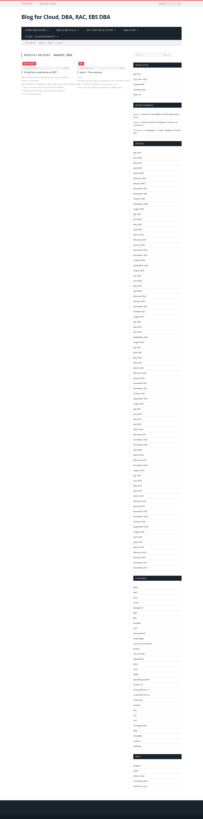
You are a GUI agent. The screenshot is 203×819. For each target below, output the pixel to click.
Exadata (137, 623)
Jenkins (136, 648)
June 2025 (137, 219)
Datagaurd (138, 607)
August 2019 (138, 470)
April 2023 (137, 332)
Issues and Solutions (142, 643)
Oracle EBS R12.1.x (141, 689)
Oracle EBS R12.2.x (66, 30)
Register (137, 765)
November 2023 (140, 306)
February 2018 (139, 552)
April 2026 (137, 168)
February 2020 (139, 460)
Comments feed (140, 781)
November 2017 (140, 567)
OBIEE (136, 674)
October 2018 (139, 521)
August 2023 (138, 316)
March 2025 (138, 234)
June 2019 (137, 480)
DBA (135, 613)
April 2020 (137, 450)
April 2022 (137, 362)
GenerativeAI (139, 633)
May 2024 (137, 286)
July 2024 (137, 275)
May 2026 (137, 163)
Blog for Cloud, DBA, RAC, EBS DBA (65, 17)
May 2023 (137, 327)
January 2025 (139, 245)
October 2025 (139, 198)
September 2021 (140, 398)
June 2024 (137, 280)
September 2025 (140, 204)
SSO (135, 720)
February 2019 (139, 501)
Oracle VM (138, 700)
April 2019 (137, 491)
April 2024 (137, 291)
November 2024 (140, 255)
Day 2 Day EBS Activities (99, 30)
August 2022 (138, 342)
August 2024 (138, 270)
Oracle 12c (138, 684)
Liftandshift (138, 659)
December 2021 (140, 383)
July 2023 (137, 321)
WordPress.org (140, 786)
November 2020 (140, 444)
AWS (135, 592)
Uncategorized (140, 725)
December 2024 (140, 250)
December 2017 (140, 562)
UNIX (135, 730)
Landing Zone (139, 89)
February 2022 (139, 373)
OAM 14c (137, 94)
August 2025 (138, 209)
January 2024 (139, 301)
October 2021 (139, 393)
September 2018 (140, 526)
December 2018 (140, 511)
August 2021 (138, 403)
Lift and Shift (139, 653)
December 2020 (140, 439)
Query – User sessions (90, 72)
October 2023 (139, 311)
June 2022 (137, 352)
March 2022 (138, 368)
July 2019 (137, 475)
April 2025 (137, 229)
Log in (136, 770)
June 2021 (137, 414)
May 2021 (137, 419)
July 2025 (137, 214)
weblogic (137, 746)
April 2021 (137, 424)
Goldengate (138, 638)
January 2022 (139, 378)
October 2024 (139, 260)
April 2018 (137, 542)
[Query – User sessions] (101, 65)
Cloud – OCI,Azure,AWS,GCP (40, 36)
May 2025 (137, 224)
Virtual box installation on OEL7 (40, 72)
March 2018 (138, 547)
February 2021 (139, 434)
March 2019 (138, 496)
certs (135, 597)
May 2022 (137, 357)
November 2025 (140, 193)
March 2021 (138, 429)
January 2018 (139, 557)
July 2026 (137, 152)
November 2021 (140, 388)
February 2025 (139, 239)
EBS (81, 63)
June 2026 (137, 157)
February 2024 (139, 296)
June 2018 (137, 537)
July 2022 (137, 347)
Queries (137, 705)
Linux (135, 669)
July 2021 (137, 409)
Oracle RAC (129, 30)
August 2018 (138, 532)
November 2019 (140, 465)
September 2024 (140, 265)
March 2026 (138, 173)
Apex (135, 587)
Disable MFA (138, 84)
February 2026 (139, 178)
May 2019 (137, 485)
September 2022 (140, 337)
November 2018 (140, 516)
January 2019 (139, 506)
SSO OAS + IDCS (48, 3)
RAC (135, 710)
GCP (135, 628)
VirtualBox (29, 63)
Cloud (136, 602)
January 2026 (139, 183)
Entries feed (138, 776)
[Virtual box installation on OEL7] (45, 65)
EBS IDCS (137, 74)
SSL (135, 715)
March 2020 (138, 455)
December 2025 (140, 188)
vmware (137, 741)
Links (135, 664)
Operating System (35, 30)
